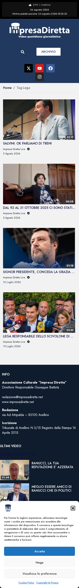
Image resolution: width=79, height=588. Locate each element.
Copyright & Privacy (47, 583)
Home (7, 87)
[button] (73, 508)
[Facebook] (50, 68)
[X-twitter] (28, 68)
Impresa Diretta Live (43, 471)
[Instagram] (39, 76)
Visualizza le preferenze (39, 573)
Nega (39, 562)
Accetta (39, 551)
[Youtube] (39, 68)
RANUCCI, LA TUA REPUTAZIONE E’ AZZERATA (52, 465)
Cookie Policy (26, 583)
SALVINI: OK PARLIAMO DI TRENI (27, 143)
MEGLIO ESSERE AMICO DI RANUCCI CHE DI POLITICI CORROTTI (52, 490)
